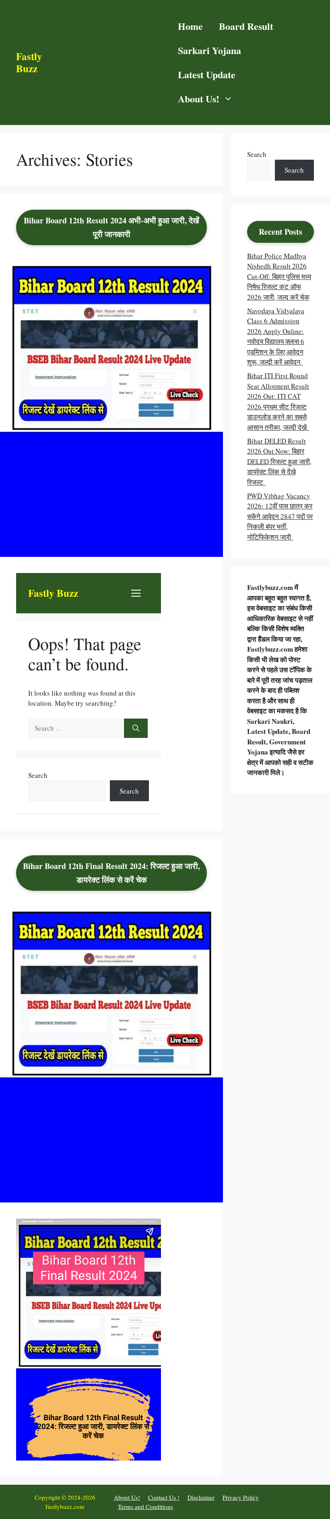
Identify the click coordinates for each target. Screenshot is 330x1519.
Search (256, 154)
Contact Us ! (163, 1497)
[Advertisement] (106, 62)
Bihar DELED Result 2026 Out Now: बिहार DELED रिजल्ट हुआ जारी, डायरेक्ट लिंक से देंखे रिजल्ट (279, 461)
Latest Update (206, 74)
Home (190, 26)
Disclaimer (201, 1497)
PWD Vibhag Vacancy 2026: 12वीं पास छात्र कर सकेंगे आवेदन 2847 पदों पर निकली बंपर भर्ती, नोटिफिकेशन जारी (280, 516)
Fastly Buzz (29, 62)
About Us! (198, 99)
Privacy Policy (241, 1497)
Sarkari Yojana (209, 50)
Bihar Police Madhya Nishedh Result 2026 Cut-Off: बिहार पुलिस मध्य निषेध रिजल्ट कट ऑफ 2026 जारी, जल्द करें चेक (279, 276)
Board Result (246, 26)
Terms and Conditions (145, 1506)
